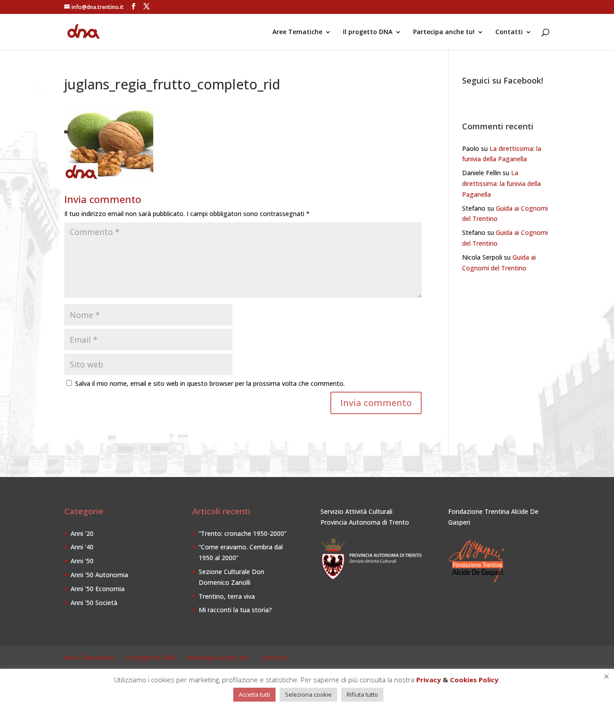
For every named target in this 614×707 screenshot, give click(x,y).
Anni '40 (82, 547)
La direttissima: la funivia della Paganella (501, 183)
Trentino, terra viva (227, 596)
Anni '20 (82, 533)
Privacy (428, 679)
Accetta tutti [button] (254, 694)
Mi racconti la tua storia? (235, 609)
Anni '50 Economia (98, 588)
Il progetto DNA (367, 32)
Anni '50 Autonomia (99, 574)
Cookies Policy (474, 679)
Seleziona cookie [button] (308, 694)
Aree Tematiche (297, 32)
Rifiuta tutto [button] (362, 694)
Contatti (509, 32)
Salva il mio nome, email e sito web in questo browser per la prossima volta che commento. (210, 383)
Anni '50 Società (94, 602)
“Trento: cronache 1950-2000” (242, 533)
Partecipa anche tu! (444, 32)
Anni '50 (82, 561)
